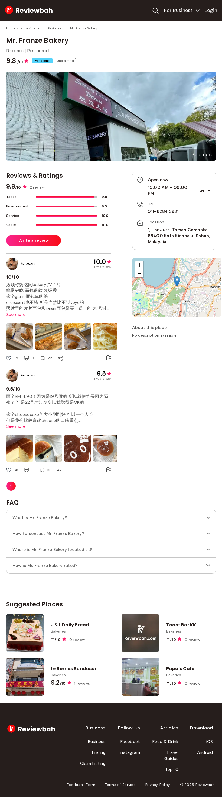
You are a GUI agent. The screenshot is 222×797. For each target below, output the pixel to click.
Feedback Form (81, 784)
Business (97, 741)
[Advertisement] (174, 380)
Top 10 (172, 769)
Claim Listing (93, 763)
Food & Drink (165, 741)
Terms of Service (120, 784)
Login (211, 10)
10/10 (12, 277)
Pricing (99, 752)
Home (10, 28)
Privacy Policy (157, 784)
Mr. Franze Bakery (83, 28)
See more (16, 314)
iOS (209, 741)
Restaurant (56, 28)
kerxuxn (28, 263)
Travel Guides (171, 755)
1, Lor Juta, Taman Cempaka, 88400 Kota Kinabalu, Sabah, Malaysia (179, 235)
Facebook (130, 741)
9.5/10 (13, 389)
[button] (202, 154)
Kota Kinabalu (32, 28)
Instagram (130, 752)
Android (205, 752)
